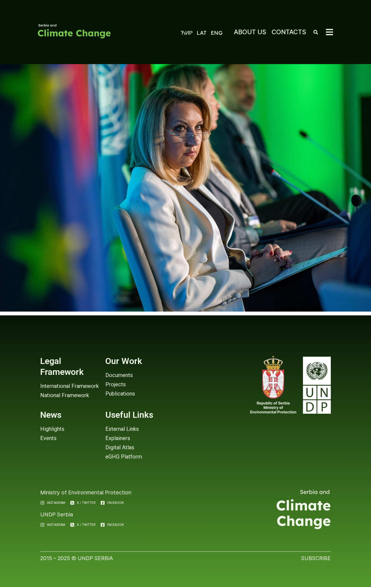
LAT (202, 32)
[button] (329, 32)
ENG (216, 32)
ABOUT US (250, 32)
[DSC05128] (185, 188)
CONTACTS (289, 32)
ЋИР (187, 32)
